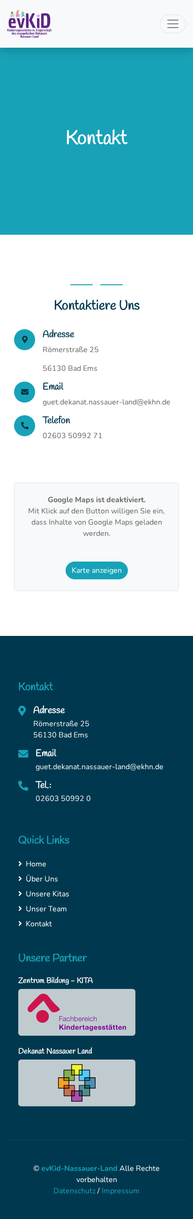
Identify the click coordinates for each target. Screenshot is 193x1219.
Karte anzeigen (97, 570)
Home (36, 864)
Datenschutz (74, 1191)
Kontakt (39, 924)
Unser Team (46, 909)
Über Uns (42, 879)
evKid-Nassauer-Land (79, 1168)
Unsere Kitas (47, 894)
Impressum (121, 1191)
